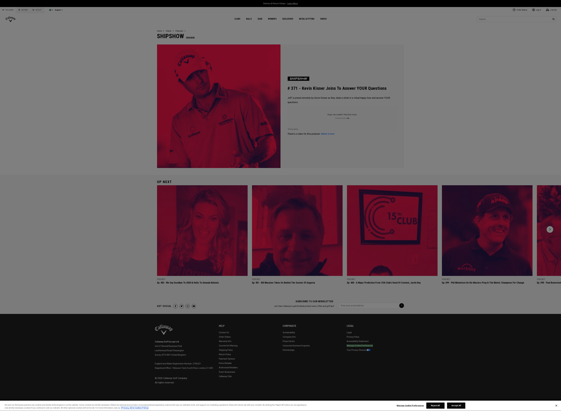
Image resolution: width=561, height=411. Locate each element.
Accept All (456, 405)
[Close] (556, 405)
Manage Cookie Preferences (410, 405)
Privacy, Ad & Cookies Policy (135, 408)
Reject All (435, 405)
